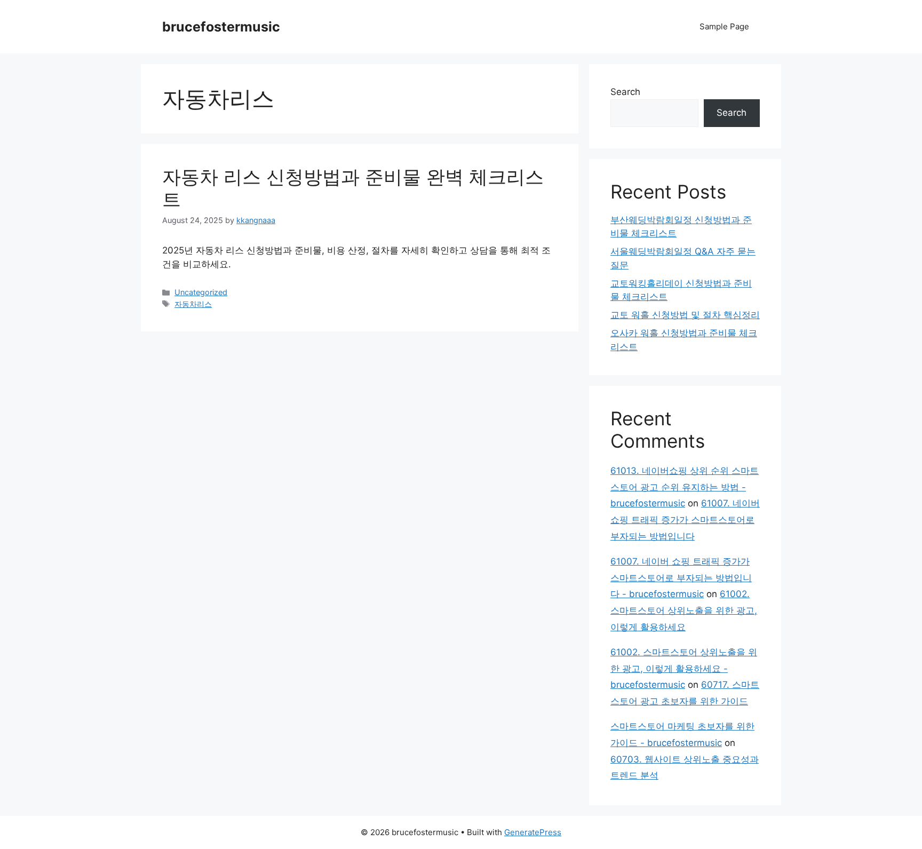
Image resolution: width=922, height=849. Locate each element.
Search (625, 91)
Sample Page (724, 26)
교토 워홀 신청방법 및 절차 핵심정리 (685, 315)
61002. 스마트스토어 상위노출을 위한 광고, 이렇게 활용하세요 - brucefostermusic (683, 668)
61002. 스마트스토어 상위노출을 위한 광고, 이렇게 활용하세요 (683, 610)
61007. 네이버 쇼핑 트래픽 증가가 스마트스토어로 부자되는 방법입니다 (685, 519)
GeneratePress (532, 832)
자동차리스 (193, 303)
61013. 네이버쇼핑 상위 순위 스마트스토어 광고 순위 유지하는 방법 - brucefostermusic (684, 487)
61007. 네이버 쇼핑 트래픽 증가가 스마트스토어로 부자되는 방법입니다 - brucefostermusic (681, 577)
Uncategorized (200, 292)
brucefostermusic (221, 27)
